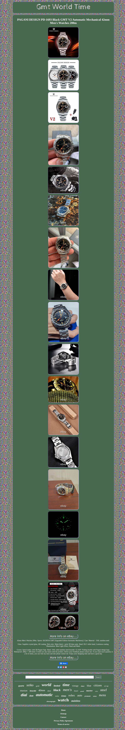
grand (82, 691)
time (66, 685)
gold (37, 686)
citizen (98, 685)
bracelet (33, 691)
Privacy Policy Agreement (63, 721)
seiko (29, 685)
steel (103, 690)
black (57, 690)
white (96, 691)
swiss (57, 696)
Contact (63, 717)
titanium (23, 690)
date (31, 695)
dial (24, 695)
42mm (63, 696)
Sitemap (63, 714)
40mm (41, 690)
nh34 (95, 696)
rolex (71, 695)
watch (63, 700)
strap (106, 686)
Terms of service (63, 724)
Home (63, 710)
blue (89, 685)
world (46, 685)
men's (67, 690)
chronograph (51, 701)
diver (49, 691)
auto (79, 695)
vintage (75, 686)
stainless (75, 700)
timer (82, 686)
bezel (76, 691)
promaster (88, 696)
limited (57, 685)
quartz (21, 686)
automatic (44, 694)
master (89, 691)
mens (102, 695)
